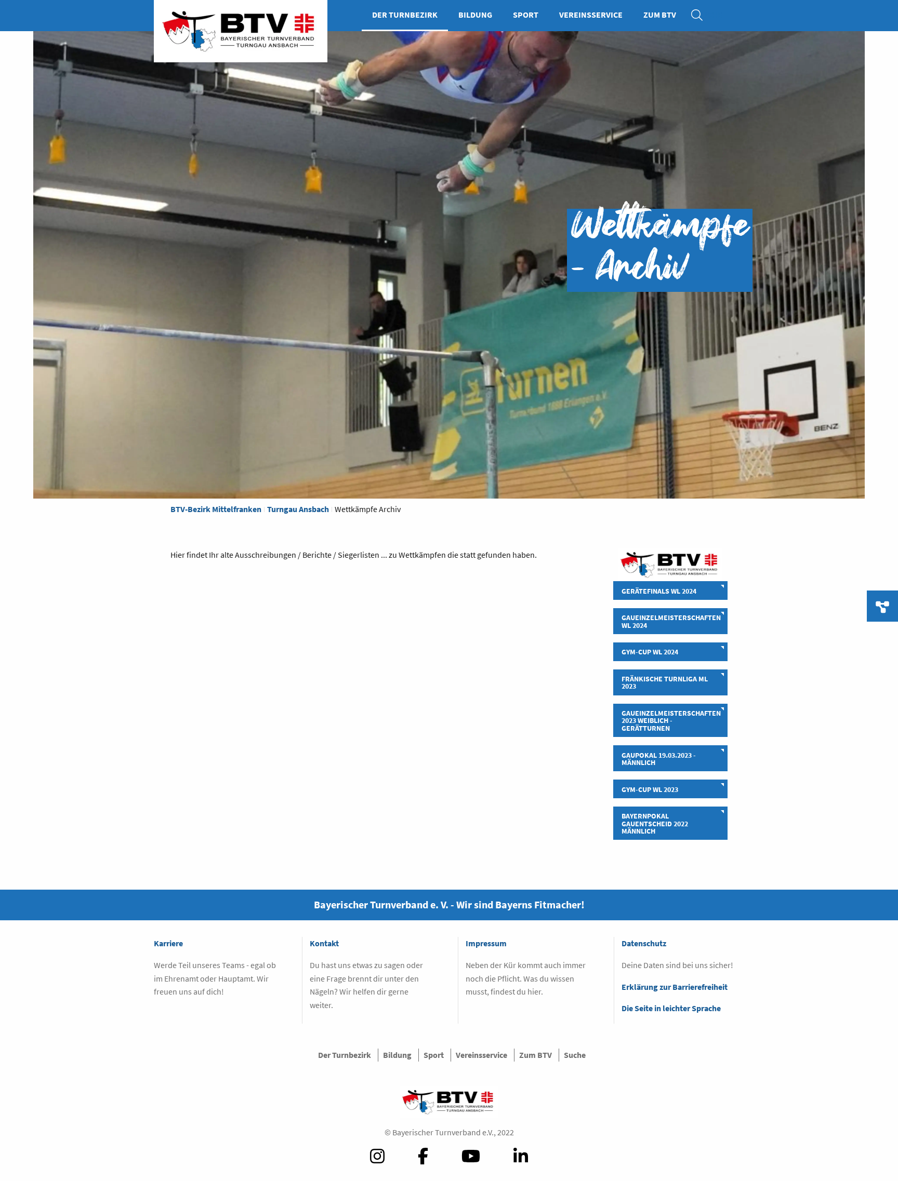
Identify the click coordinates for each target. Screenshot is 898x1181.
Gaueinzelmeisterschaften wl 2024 (671, 621)
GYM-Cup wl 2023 (650, 789)
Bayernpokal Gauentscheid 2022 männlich (655, 823)
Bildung (475, 14)
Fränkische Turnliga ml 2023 (665, 682)
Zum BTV (659, 14)
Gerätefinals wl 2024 (659, 591)
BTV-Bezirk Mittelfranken (215, 509)
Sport (525, 14)
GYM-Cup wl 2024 (650, 651)
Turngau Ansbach (298, 509)
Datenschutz (644, 943)
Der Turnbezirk (405, 14)
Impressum (486, 943)
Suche (702, 14)
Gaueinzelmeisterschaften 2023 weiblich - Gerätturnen (671, 720)
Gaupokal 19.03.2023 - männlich (659, 758)
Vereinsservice (591, 14)
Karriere (168, 943)
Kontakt (324, 943)
